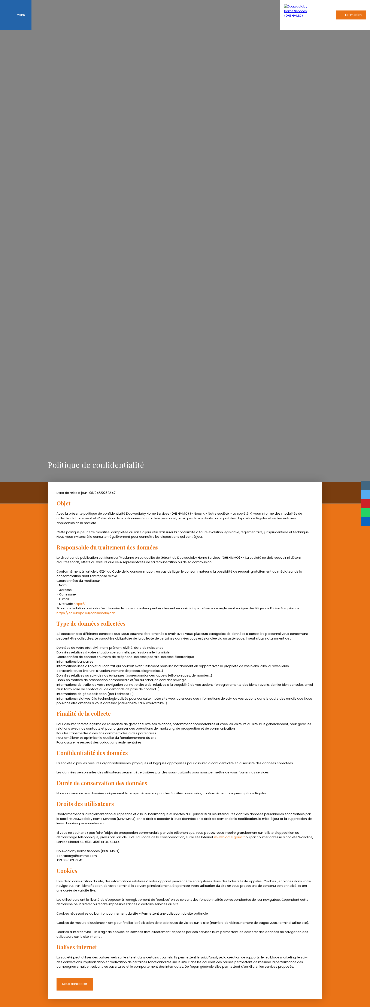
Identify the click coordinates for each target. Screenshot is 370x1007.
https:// (80, 604)
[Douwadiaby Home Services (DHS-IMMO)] (299, 15)
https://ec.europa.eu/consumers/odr (86, 613)
